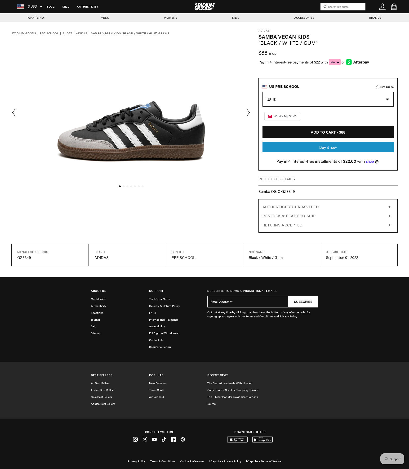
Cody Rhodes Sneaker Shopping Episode (233, 390)
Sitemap (96, 333)
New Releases (158, 383)
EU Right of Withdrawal (163, 333)
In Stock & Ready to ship (289, 215)
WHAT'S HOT (36, 17)
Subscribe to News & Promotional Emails (242, 291)
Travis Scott (156, 390)
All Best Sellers (100, 383)
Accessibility (157, 326)
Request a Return (160, 347)
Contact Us (156, 340)
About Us (98, 291)
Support (156, 291)
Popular (156, 375)
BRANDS (375, 17)
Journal (95, 319)
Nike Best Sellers (101, 397)
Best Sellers (101, 375)
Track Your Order (159, 299)
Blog (50, 6)
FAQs (152, 313)
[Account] (382, 6)
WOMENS (170, 17)
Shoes (67, 33)
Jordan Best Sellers (103, 390)
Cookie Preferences (192, 461)
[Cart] (394, 6)
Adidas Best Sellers (103, 403)
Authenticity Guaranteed (290, 206)
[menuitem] (50, 6)
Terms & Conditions (162, 461)
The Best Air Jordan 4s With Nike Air (230, 383)
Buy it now (328, 147)
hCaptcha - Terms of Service (263, 461)
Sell (65, 6)
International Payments (163, 319)
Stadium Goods (23, 33)
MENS (105, 17)
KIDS (235, 17)
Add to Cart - (328, 132)
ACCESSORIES (304, 17)
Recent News (218, 375)
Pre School (49, 33)
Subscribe (303, 301)
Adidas (81, 33)
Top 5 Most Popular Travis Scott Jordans (232, 397)
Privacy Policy (137, 461)
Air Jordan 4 (156, 397)
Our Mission (98, 299)
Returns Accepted (282, 225)
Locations (97, 313)
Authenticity (87, 6)
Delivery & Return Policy (164, 306)
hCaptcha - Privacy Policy (225, 461)
